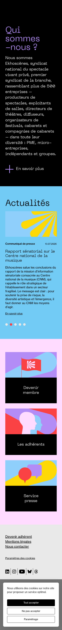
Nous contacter (17, 546)
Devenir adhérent (18, 536)
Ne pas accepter (31, 611)
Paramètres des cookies (20, 558)
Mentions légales (18, 541)
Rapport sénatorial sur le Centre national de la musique (30, 256)
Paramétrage (31, 619)
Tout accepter (31, 602)
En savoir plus (13, 313)
